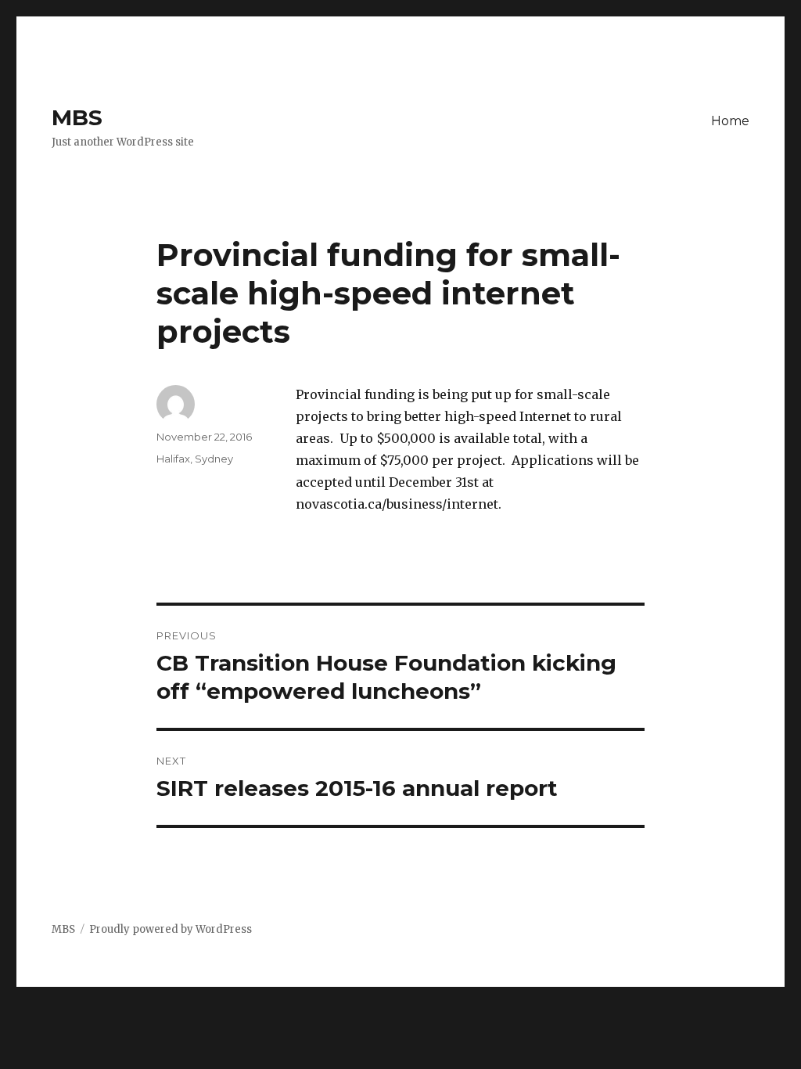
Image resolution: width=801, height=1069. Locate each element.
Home (730, 120)
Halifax (173, 458)
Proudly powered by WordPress (170, 929)
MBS (77, 117)
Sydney (214, 458)
